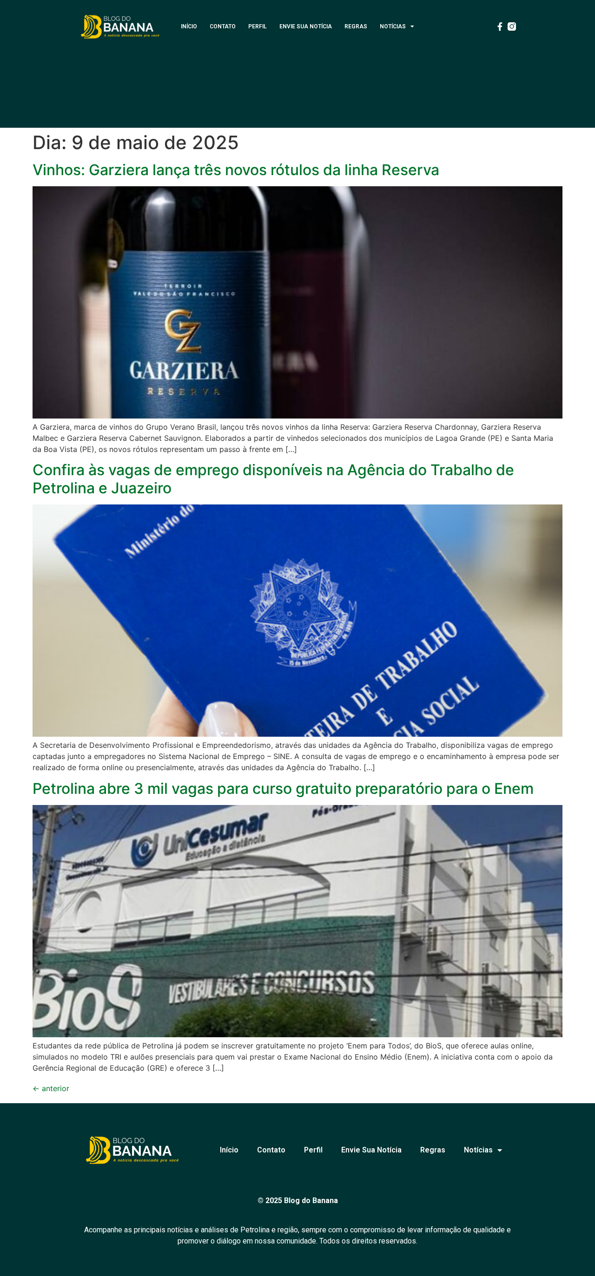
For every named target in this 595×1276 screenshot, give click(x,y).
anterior (51, 1088)
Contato (223, 26)
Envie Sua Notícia (305, 26)
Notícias (393, 26)
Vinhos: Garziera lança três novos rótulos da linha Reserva (236, 170)
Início (189, 26)
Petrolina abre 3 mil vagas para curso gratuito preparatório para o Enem (283, 788)
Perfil (257, 26)
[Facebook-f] (500, 26)
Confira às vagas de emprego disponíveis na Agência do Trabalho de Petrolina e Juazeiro (273, 479)
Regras (355, 26)
